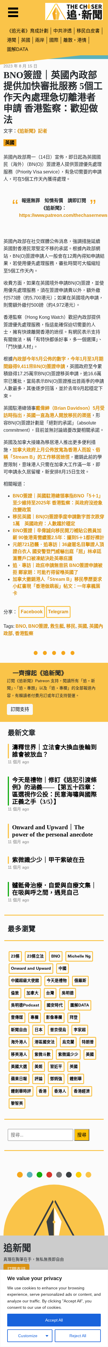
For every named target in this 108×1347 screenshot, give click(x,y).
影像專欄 (54, 1017)
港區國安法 (45, 1042)
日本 (39, 1030)
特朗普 (88, 1042)
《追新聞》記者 (32, 131)
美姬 (39, 1066)
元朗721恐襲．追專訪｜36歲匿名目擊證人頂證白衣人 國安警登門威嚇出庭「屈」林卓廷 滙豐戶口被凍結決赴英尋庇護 (58, 551)
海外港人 (19, 1042)
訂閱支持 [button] (20, 709)
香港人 (60, 1091)
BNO (21, 626)
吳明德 (68, 993)
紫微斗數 (43, 1054)
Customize (27, 1335)
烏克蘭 (68, 1042)
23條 (15, 956)
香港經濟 (82, 1091)
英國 (25, 40)
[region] (54, 1308)
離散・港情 (74, 40)
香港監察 (24, 633)
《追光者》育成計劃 (27, 30)
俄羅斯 (80, 980)
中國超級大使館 (25, 980)
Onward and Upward (31, 968)
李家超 (80, 1030)
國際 (53, 40)
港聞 (11, 40)
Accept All (54, 1320)
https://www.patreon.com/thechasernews (63, 215)
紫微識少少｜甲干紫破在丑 (48, 859)
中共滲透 (62, 30)
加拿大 (32, 993)
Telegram (58, 611)
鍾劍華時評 (21, 1091)
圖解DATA (17, 49)
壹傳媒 (17, 1017)
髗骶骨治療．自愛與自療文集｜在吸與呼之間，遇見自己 (54, 889)
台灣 (50, 993)
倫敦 (15, 993)
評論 (39, 1079)
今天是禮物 (57, 980)
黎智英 (17, 1103)
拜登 (74, 1017)
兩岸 (39, 40)
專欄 (35, 1017)
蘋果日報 (19, 1079)
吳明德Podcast (25, 1005)
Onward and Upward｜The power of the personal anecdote (52, 831)
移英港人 (19, 1054)
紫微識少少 (68, 1054)
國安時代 (55, 1005)
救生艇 (57, 626)
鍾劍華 (76, 1079)
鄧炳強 (56, 1079)
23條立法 (35, 956)
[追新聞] (74, 11)
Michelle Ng (79, 956)
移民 (70, 626)
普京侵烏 (58, 1030)
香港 (43, 1091)
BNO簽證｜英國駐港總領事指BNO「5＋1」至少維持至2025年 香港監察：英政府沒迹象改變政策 (58, 502)
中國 (62, 968)
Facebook (32, 611)
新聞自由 (19, 1030)
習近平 (56, 1066)
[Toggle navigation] (13, 12)
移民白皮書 (88, 30)
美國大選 (19, 1066)
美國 (90, 1054)
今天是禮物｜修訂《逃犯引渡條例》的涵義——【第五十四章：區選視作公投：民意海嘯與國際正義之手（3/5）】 (54, 791)
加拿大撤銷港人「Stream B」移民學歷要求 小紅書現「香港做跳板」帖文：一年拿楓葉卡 (60, 586)
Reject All (77, 1335)
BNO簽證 (38, 626)
